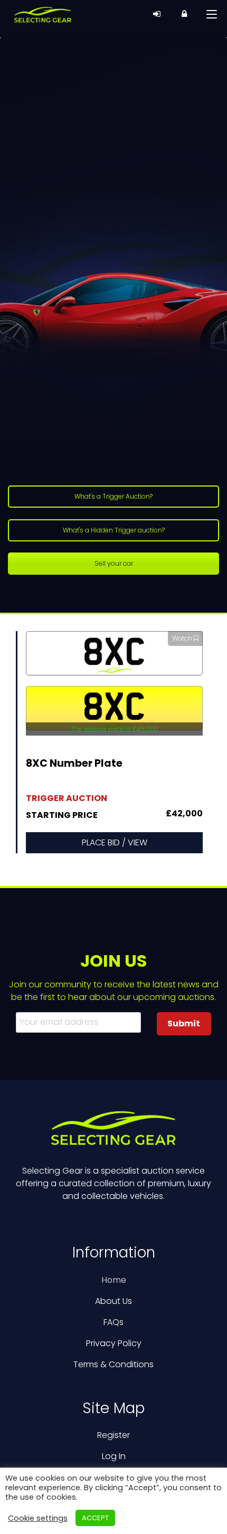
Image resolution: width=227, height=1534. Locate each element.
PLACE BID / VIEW (114, 842)
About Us (113, 1301)
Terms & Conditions (113, 1364)
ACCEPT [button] (95, 1518)
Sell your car (113, 563)
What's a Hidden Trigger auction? (114, 530)
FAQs (113, 1322)
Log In (114, 1456)
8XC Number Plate (74, 764)
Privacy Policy (113, 1343)
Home (113, 1280)
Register (113, 1435)
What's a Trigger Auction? (113, 496)
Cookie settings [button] (38, 1518)
